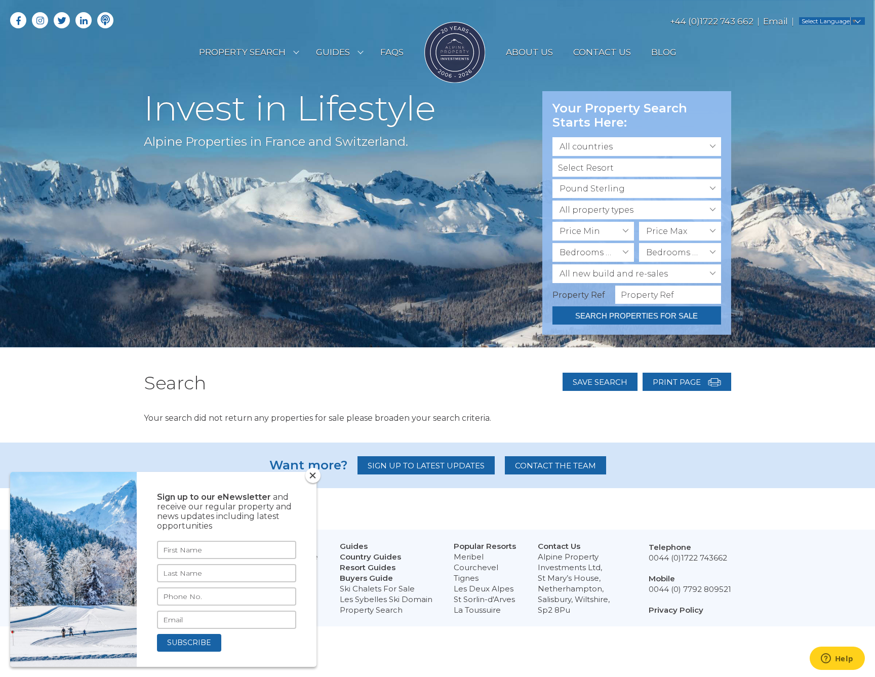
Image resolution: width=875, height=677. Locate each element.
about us (529, 52)
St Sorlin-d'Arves (484, 599)
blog (664, 52)
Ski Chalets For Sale (377, 588)
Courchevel (476, 567)
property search (242, 52)
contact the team (555, 465)
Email (775, 21)
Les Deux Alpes (483, 588)
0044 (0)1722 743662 (688, 558)
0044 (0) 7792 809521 (690, 589)
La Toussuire (477, 610)
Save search (600, 382)
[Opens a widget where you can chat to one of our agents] (837, 659)
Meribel (469, 557)
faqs (392, 52)
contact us (602, 52)
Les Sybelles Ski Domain (386, 599)
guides (333, 52)
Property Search (371, 610)
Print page (678, 382)
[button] (636, 146)
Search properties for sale (636, 315)
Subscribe (189, 642)
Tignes (466, 578)
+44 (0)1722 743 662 (711, 21)
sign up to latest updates (426, 465)
